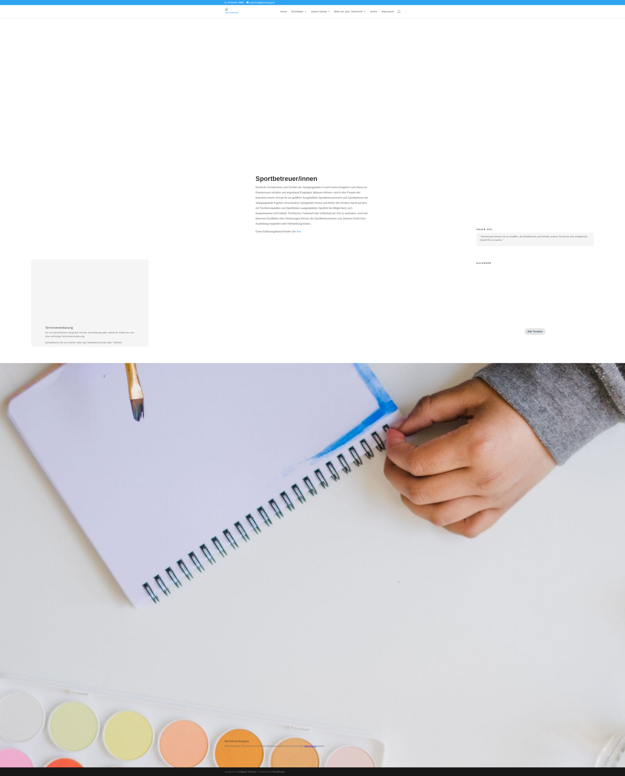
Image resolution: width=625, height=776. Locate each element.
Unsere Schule (319, 11)
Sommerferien (499, 278)
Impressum (388, 11)
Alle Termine (535, 331)
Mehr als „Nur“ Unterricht (348, 11)
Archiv (373, 11)
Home (283, 11)
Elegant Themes (248, 771)
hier (299, 231)
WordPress (278, 771)
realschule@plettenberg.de (346, 413)
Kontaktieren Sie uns (342, 430)
